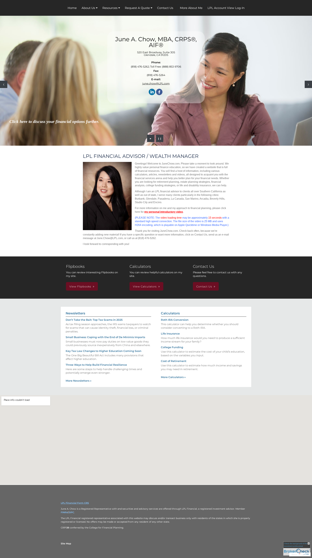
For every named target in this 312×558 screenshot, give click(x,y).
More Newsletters (78, 380)
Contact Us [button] (204, 286)
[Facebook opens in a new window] (159, 92)
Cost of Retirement (173, 361)
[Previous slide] (3, 84)
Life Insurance (170, 333)
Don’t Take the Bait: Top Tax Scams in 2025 (94, 319)
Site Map (66, 543)
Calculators (170, 313)
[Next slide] (308, 84)
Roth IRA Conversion (174, 319)
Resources (109, 8)
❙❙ (160, 138)
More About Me (191, 8)
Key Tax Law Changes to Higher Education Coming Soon (103, 351)
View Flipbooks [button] (80, 286)
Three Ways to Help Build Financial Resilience (96, 364)
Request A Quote (137, 8)
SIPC (71, 512)
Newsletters (75, 313)
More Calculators (173, 377)
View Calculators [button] (145, 286)
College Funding (172, 347)
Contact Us (165, 8)
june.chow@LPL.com (156, 83)
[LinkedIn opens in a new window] (152, 92)
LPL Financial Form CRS (75, 502)
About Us (88, 8)
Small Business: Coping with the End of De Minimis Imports (105, 337)
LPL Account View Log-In (226, 8)
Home (72, 8)
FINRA (64, 512)
